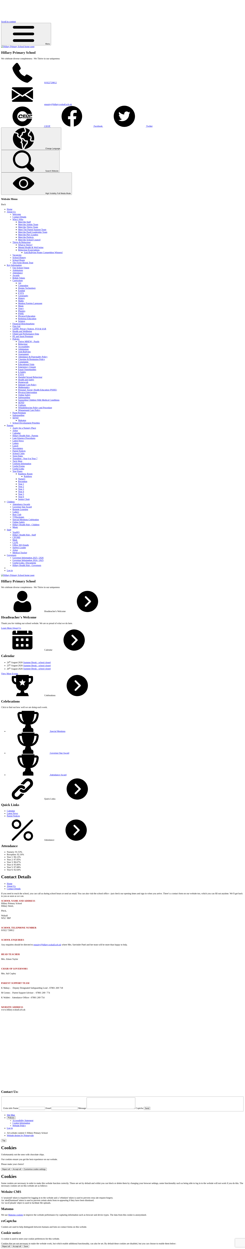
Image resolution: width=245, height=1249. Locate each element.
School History (19, 257)
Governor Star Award (22, 507)
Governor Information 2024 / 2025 (28, 560)
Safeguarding (24, 397)
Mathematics (23, 387)
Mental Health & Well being (30, 247)
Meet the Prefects (26, 237)
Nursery (21, 479)
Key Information (14, 265)
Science (21, 321)
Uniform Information (21, 463)
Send (147, 1108)
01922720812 (50, 82)
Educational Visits (26, 364)
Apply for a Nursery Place (24, 428)
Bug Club (16, 514)
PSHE (21, 313)
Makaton (22, 420)
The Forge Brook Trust (22, 262)
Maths (21, 301)
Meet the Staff (24, 222)
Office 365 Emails (20, 545)
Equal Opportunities (27, 369)
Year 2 (21, 486)
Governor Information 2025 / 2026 (28, 558)
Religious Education (27, 318)
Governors (11, 555)
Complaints (23, 362)
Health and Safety (26, 379)
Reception (22, 481)
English (21, 290)
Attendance (17, 273)
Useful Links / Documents (24, 563)
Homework (23, 382)
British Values (18, 278)
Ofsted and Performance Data (25, 334)
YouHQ (16, 532)
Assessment (23, 354)
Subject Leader (19, 547)
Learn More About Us (11, 628)
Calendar (16, 433)
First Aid (16, 326)
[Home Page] (17, 46)
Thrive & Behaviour (21, 242)
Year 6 (21, 496)
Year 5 (21, 494)
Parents (10, 425)
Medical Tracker (19, 552)
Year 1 (21, 484)
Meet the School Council (29, 240)
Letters (15, 443)
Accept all (17, 1169)
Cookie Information (21, 1123)
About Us (11, 212)
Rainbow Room (25, 474)
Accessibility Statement (22, 1120)
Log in (10, 570)
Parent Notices (19, 451)
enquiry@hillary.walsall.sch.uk (58, 104)
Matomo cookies (15, 1215)
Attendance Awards (21, 504)
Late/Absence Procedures (23, 438)
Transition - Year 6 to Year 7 (24, 458)
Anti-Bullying (24, 351)
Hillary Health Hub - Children (25, 524)
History (21, 298)
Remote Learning (20, 509)
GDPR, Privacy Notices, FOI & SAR (29, 329)
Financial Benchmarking (23, 323)
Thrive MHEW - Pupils (28, 341)
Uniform (22, 405)
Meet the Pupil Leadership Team (32, 232)
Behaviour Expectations (29, 250)
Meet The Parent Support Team (32, 229)
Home (9, 209)
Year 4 (21, 491)
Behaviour (23, 344)
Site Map (11, 1115)
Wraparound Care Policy (29, 410)
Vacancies (16, 255)
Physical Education (26, 316)
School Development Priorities (26, 423)
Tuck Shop (17, 461)
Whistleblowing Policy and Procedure (35, 407)
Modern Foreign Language (30, 303)
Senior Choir (24, 499)
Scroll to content (8, 21)
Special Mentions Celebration (25, 519)
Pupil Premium (19, 413)
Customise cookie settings (35, 1169)
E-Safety (22, 372)
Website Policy (19, 1125)
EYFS (21, 293)
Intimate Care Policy (27, 385)
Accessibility (24, 346)
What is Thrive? (25, 245)
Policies (15, 339)
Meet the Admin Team (28, 224)
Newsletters (17, 448)
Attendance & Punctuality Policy (32, 357)
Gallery (15, 512)
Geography (23, 296)
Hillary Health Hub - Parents (25, 435)
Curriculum (17, 280)
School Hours (18, 260)
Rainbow (28, 476)
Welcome (16, 214)
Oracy (21, 308)
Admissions (17, 270)
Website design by (20, 1135)
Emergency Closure (27, 367)
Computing (23, 285)
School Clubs (18, 453)
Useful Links (18, 468)
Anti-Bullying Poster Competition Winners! (43, 252)
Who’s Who (17, 219)
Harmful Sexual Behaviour (30, 377)
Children (11, 502)
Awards (15, 275)
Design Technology (27, 288)
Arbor (15, 430)
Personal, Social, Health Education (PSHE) (37, 390)
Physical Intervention (27, 392)
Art (19, 283)
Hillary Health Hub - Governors (26, 565)
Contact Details (19, 217)
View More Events (9, 673)
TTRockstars (18, 517)
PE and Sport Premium (22, 336)
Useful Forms (18, 466)
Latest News (18, 441)
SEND (21, 402)
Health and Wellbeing (22, 331)
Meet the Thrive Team (28, 227)
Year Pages (17, 471)
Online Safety (24, 395)
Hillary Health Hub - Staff (24, 535)
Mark (14, 540)
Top (3, 1140)
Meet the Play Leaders (28, 234)
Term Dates (17, 456)
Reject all (6, 1169)
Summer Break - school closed (37, 662)
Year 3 (21, 489)
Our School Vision (20, 268)
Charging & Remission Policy (31, 359)
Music (21, 306)
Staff (9, 530)
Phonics (21, 311)
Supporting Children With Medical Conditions (38, 400)
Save (26, 1246)
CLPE (15, 542)
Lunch (15, 446)
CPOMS (16, 537)
